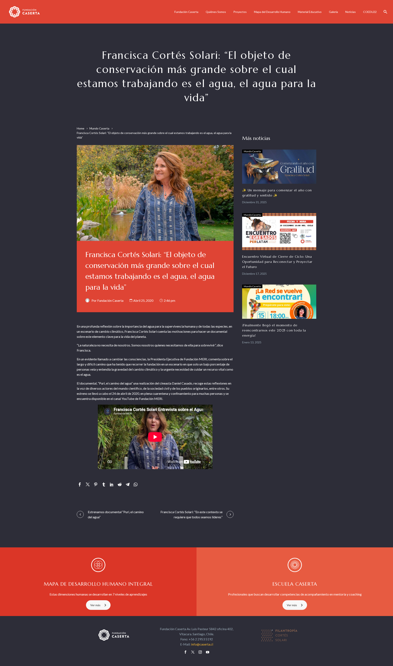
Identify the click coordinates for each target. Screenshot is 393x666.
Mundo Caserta (99, 128)
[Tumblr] (104, 484)
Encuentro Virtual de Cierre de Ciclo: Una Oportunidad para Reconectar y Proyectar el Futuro (277, 261)
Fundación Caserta (186, 12)
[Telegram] (128, 484)
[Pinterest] (96, 484)
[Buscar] (385, 11)
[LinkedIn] (112, 484)
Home (80, 128)
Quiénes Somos (216, 12)
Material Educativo (310, 12)
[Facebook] (80, 484)
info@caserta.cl (202, 644)
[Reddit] (120, 484)
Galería (333, 12)
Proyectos (240, 12)
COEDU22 (370, 12)
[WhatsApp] (136, 484)
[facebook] (185, 652)
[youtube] (207, 652)
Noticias (350, 12)
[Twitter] (88, 484)
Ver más (95, 605)
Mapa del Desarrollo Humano (272, 12)
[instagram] (200, 652)
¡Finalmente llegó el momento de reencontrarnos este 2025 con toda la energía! (274, 330)
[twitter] (192, 652)
